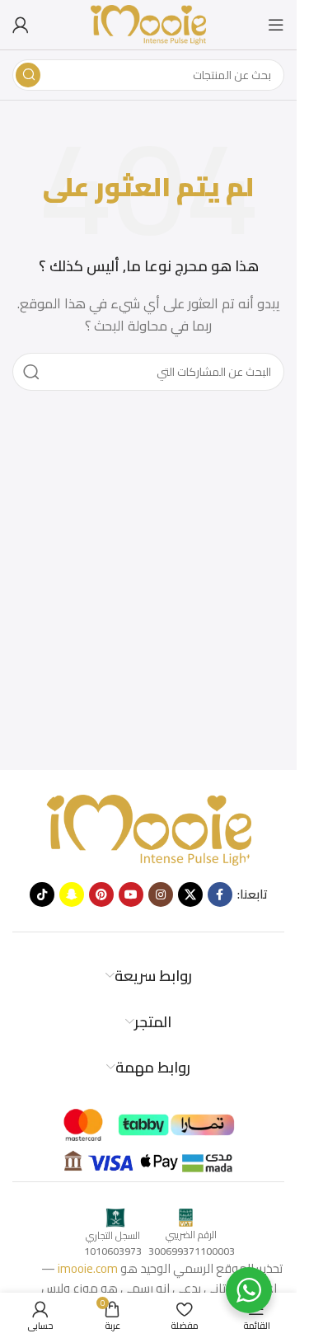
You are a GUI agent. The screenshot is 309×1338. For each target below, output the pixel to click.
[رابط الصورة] (148, 829)
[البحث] (28, 75)
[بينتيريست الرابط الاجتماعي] (101, 894)
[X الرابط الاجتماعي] (190, 894)
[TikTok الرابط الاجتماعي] (42, 894)
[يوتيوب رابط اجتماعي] (131, 894)
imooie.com (88, 1268)
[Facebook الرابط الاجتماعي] (220, 894)
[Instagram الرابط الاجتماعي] (160, 894)
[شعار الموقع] (148, 23)
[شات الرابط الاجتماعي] (71, 894)
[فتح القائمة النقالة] (276, 24)
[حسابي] (20, 24)
